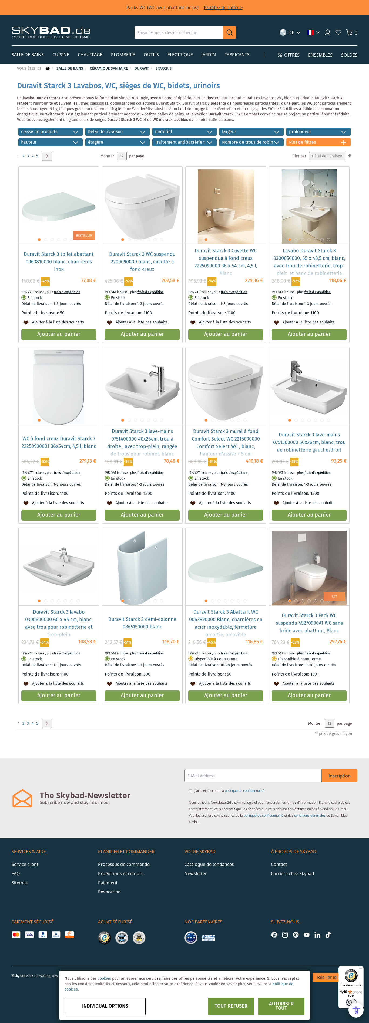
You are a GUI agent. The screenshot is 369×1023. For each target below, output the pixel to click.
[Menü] (360, 969)
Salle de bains (70, 69)
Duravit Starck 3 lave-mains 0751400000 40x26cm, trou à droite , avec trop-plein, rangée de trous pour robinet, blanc (142, 443)
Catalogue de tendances (209, 864)
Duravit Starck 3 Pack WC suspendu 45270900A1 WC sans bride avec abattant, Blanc (309, 623)
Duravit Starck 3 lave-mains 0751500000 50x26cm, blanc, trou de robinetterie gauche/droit (309, 442)
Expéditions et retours (120, 873)
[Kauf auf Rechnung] (69, 934)
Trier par (299, 156)
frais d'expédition (67, 292)
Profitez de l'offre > (223, 7)
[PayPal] (42, 934)
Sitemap (20, 883)
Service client (25, 864)
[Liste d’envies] (338, 32)
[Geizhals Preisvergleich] (208, 938)
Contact (279, 864)
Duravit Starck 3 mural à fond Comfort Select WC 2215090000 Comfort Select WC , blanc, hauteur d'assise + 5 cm (226, 443)
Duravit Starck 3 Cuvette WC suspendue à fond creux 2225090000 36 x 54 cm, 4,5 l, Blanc (225, 262)
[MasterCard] (16, 934)
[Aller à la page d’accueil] (47, 69)
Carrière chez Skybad (292, 873)
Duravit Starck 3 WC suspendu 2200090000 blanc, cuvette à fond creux (142, 262)
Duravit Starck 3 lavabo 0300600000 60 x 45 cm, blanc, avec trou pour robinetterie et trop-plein (59, 623)
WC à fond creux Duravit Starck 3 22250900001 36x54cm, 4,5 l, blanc (59, 442)
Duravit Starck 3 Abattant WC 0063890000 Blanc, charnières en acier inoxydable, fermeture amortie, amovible (226, 623)
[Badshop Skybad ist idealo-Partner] (191, 937)
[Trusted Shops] (104, 937)
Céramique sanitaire (109, 69)
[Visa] (29, 934)
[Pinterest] (296, 935)
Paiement (108, 883)
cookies (104, 979)
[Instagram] (285, 935)
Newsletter (196, 873)
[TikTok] (328, 934)
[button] (290, 32)
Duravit (142, 69)
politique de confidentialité (244, 790)
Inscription (339, 776)
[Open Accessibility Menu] (356, 1010)
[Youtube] (306, 935)
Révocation (109, 892)
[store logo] (51, 32)
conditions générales (310, 815)
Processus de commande (124, 864)
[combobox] (179, 32)
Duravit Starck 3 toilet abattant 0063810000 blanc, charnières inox (59, 262)
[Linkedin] (317, 935)
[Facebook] (274, 935)
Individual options (105, 1006)
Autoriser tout (281, 1006)
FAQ (16, 873)
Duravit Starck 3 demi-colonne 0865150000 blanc (142, 623)
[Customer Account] (327, 32)
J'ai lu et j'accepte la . (229, 790)
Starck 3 (164, 69)
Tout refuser (231, 1006)
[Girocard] (56, 934)
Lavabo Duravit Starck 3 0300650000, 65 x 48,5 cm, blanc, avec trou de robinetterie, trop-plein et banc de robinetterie (309, 262)
